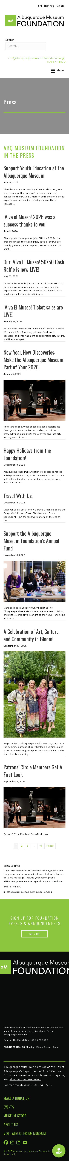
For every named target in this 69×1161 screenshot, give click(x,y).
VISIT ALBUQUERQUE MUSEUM (25, 1133)
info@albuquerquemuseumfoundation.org (36, 58)
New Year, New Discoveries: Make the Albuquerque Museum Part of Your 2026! (33, 359)
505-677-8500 (56, 61)
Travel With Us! (18, 496)
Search (9, 40)
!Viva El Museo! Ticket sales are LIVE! (33, 310)
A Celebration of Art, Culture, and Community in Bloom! (31, 635)
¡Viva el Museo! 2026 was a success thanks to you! (29, 220)
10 (40, 845)
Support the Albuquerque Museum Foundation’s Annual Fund (31, 540)
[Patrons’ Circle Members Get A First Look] (34, 807)
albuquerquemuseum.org (26, 1079)
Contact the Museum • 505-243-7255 (28, 1085)
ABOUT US (11, 1124)
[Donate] (58, 1150)
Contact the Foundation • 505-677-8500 (26, 1040)
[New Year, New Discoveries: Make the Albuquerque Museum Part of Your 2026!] (34, 400)
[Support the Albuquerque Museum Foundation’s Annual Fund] (34, 581)
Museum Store (15, 1115)
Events (9, 1107)
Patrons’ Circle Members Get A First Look (33, 770)
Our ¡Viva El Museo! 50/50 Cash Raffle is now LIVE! (34, 265)
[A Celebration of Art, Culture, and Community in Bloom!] (34, 694)
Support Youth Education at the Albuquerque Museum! (34, 171)
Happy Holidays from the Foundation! (27, 454)
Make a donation (16, 1098)
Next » (50, 845)
